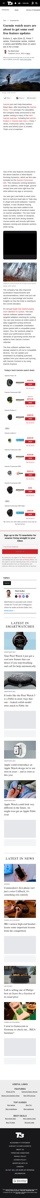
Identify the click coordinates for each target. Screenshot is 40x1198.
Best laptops (11, 1105)
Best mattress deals (29, 1118)
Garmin (6, 104)
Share (8, 98)
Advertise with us (20, 1163)
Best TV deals (10, 1122)
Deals (16, 10)
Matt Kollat (15, 51)
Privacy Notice (29, 559)
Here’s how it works (25, 59)
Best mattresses (29, 1109)
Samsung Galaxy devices (29, 1092)
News (28, 53)
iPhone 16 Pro (10, 1092)
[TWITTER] (17, 596)
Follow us (21, 98)
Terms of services (27, 557)
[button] (20, 381)
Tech (4, 20)
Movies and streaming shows (10, 1096)
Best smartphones (11, 1109)
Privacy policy (20, 1156)
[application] (20, 242)
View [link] (30, 384)
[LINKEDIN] (24, 596)
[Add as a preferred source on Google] (20, 1181)
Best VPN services (29, 1096)
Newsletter (33, 98)
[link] (10, 382)
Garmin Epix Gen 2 (20, 121)
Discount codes (29, 1122)
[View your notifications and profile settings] (15, 3)
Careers (20, 1166)
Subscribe (26, 3)
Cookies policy (20, 1160)
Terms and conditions (20, 1153)
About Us (20, 1149)
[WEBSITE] (27, 596)
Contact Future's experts (20, 1146)
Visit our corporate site (27, 1190)
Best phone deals (10, 1118)
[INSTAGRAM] (20, 596)
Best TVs (29, 1105)
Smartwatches (14, 20)
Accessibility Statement (20, 1143)
